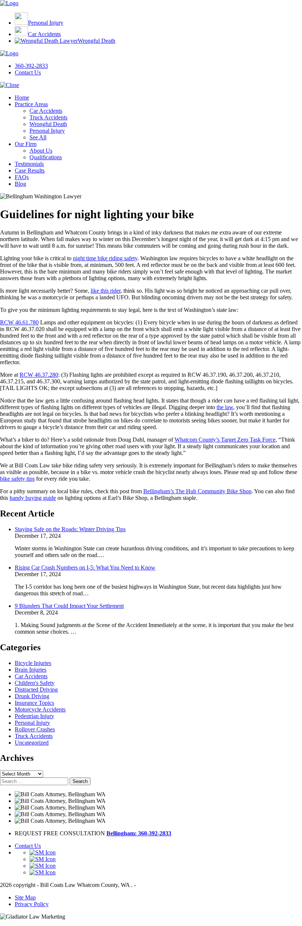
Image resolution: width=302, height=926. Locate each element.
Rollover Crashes (35, 729)
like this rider (105, 291)
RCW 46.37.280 (39, 375)
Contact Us (28, 72)
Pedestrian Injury (34, 716)
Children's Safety (35, 683)
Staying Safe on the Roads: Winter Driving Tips (70, 529)
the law (225, 407)
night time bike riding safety (105, 258)
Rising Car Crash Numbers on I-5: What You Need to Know (85, 567)
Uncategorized (32, 742)
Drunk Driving (32, 696)
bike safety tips (17, 479)
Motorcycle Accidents (40, 709)
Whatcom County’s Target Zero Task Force (225, 439)
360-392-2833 (31, 66)
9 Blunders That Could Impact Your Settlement (69, 606)
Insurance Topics (34, 703)
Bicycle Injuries (33, 663)
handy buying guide (33, 498)
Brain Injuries (30, 669)
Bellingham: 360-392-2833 (138, 833)
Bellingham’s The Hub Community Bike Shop (197, 491)
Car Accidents (31, 676)
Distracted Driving (36, 689)
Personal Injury (32, 723)
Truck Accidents (34, 736)
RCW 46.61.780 (19, 322)
